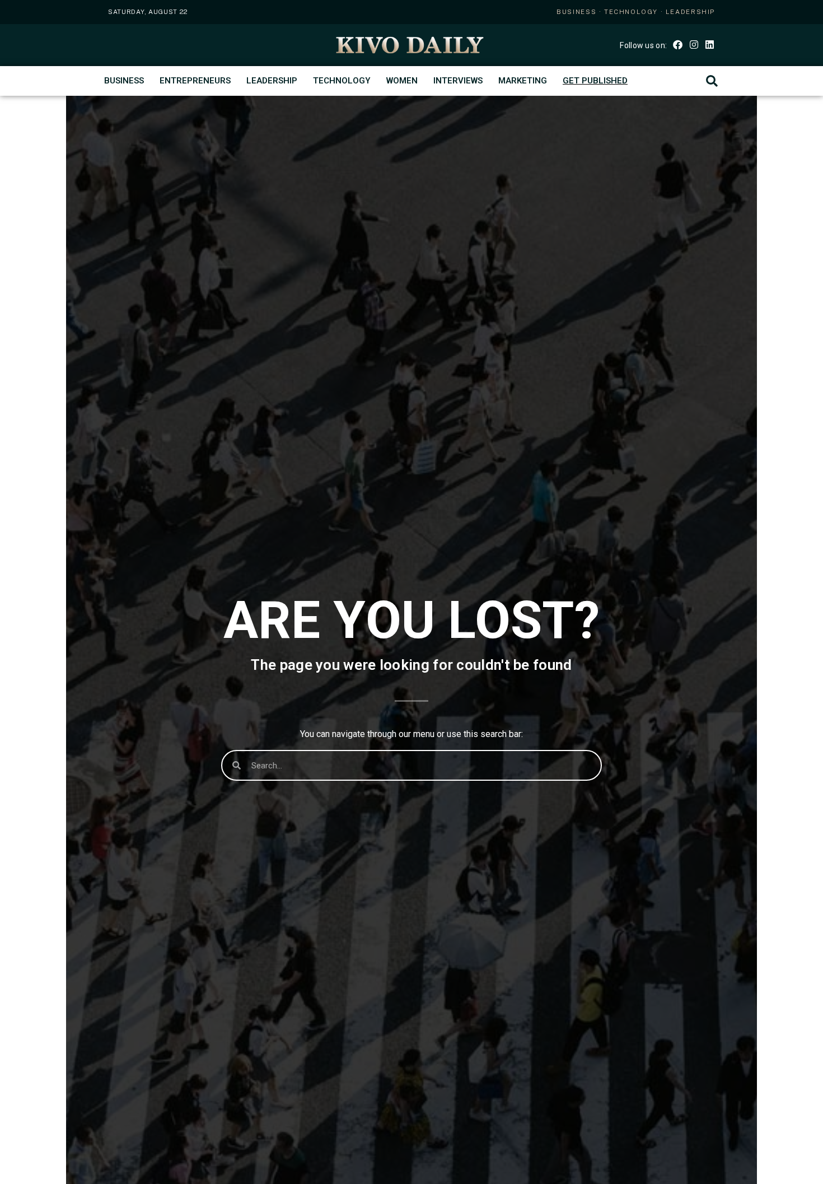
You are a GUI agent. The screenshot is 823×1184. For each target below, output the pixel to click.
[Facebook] (677, 44)
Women (402, 81)
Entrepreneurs (195, 81)
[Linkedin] (709, 44)
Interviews (458, 81)
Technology (342, 81)
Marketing (522, 81)
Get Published (595, 81)
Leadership (271, 81)
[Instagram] (693, 44)
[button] (712, 81)
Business (124, 81)
